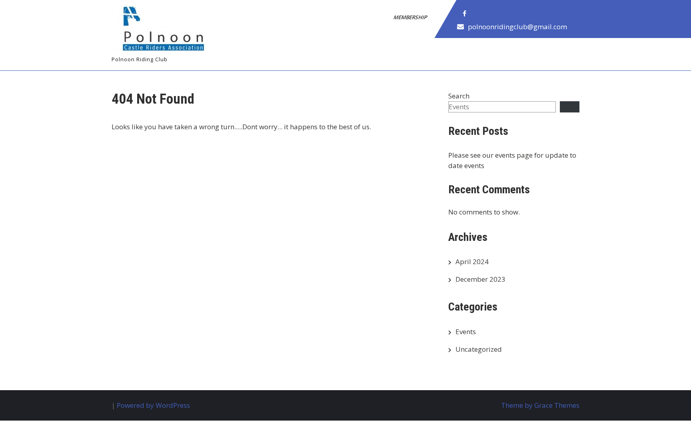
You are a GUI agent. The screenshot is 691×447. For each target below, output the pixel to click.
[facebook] (465, 14)
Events (465, 331)
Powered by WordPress (153, 405)
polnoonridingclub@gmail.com (517, 26)
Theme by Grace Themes (540, 405)
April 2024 (472, 261)
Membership (411, 17)
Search (458, 95)
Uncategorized (478, 349)
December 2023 (480, 279)
